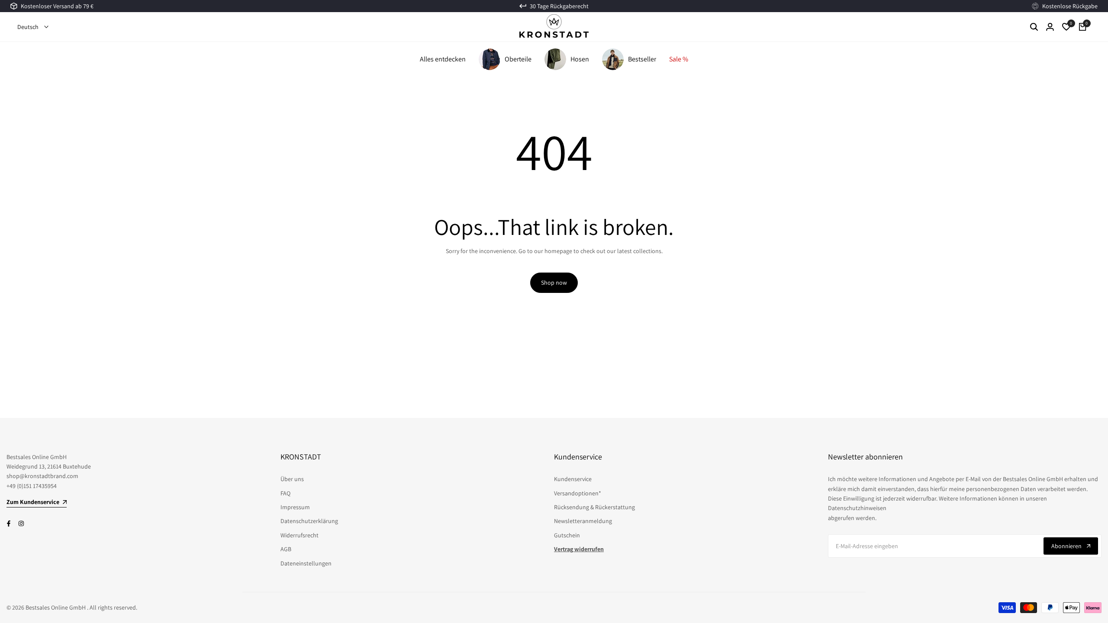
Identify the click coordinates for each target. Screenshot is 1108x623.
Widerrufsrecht (299, 535)
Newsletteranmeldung (583, 521)
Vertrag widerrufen (579, 549)
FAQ (285, 493)
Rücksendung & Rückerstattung (594, 507)
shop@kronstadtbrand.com (42, 476)
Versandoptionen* (577, 493)
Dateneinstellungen (306, 563)
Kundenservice (573, 479)
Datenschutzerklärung (309, 521)
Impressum (295, 507)
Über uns (292, 479)
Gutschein (567, 535)
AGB (285, 549)
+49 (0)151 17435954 (31, 486)
